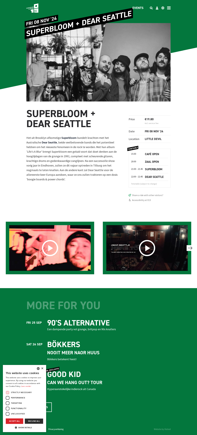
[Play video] (50, 248)
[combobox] (38, 368)
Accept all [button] (14, 421)
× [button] (42, 368)
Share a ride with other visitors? (147, 195)
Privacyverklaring (56, 429)
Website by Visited (162, 429)
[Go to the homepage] (36, 8)
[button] (24, 427)
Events (137, 8)
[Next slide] (190, 248)
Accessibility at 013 (141, 200)
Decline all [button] (34, 421)
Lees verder (26, 386)
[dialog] (24, 398)
